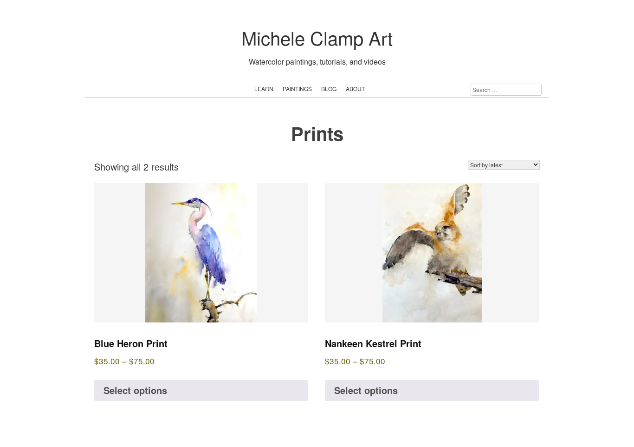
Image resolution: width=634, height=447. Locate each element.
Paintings (297, 88)
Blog (328, 88)
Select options (135, 390)
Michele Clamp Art (317, 37)
